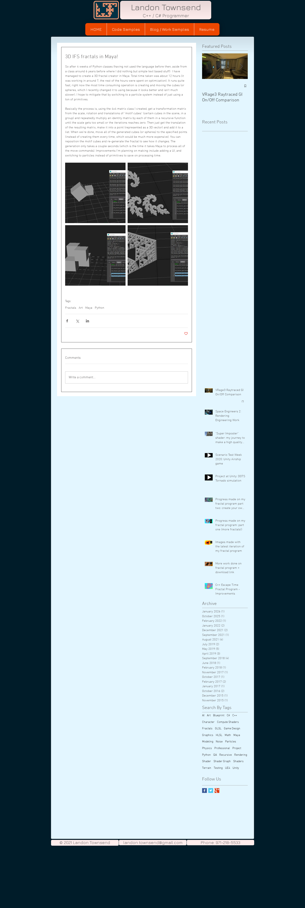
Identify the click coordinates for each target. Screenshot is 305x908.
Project (236, 748)
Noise (219, 741)
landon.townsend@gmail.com (153, 842)
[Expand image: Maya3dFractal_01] (95, 193)
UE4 (227, 768)
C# (228, 715)
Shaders (238, 761)
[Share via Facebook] (67, 321)
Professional (222, 748)
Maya (88, 308)
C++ (234, 715)
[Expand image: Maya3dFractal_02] (158, 193)
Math (228, 735)
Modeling (207, 741)
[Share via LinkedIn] (87, 321)
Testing (218, 768)
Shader (206, 761)
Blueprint (218, 715)
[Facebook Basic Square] (204, 790)
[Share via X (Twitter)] (77, 321)
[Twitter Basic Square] (210, 790)
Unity (236, 768)
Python (99, 308)
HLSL (219, 735)
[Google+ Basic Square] (217, 790)
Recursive (225, 755)
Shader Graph (222, 761)
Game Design (232, 728)
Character (208, 722)
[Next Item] (241, 66)
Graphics (207, 735)
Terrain (206, 768)
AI (203, 715)
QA (215, 755)
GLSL (218, 728)
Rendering (240, 755)
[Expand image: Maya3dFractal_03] (95, 255)
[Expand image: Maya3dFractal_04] (158, 255)
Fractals (70, 308)
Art (81, 308)
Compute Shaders (228, 722)
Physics (207, 748)
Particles (230, 741)
